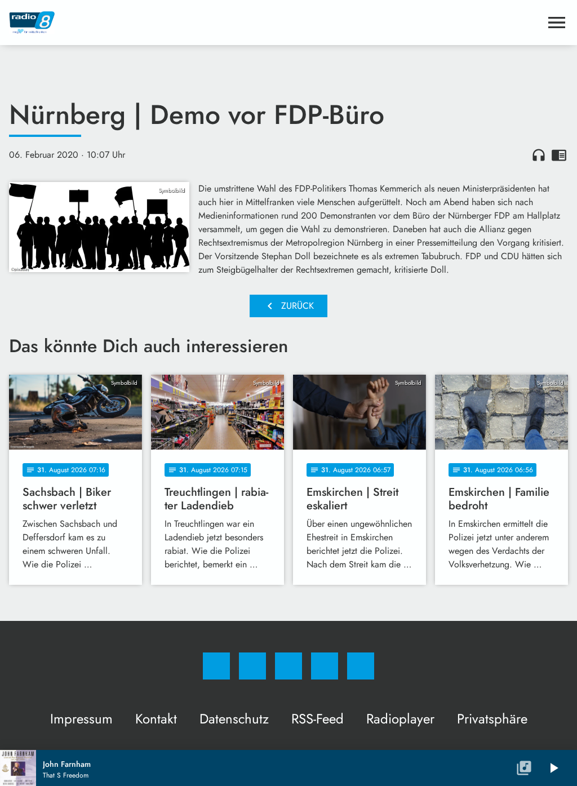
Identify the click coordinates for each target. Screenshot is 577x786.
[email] (360, 666)
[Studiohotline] (324, 666)
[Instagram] (252, 666)
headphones (539, 155)
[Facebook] (216, 666)
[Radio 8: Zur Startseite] (275, 22)
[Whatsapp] (288, 666)
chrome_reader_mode (559, 155)
